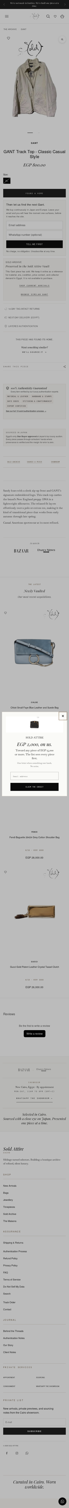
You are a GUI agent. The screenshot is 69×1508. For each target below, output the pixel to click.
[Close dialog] (62, 716)
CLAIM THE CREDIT (34, 787)
